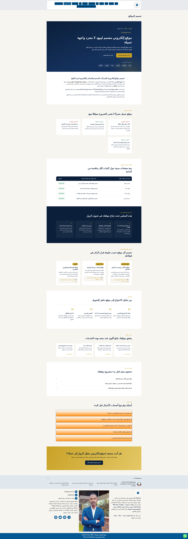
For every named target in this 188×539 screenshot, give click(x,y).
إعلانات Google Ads (80, 82)
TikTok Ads (75, 3)
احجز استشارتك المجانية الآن (94, 462)
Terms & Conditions (90, 6)
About (106, 3)
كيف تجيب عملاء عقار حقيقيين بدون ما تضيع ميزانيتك (83, 484)
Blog (97, 3)
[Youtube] (60, 517)
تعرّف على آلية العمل (107, 55)
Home (116, 3)
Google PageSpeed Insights (84, 94)
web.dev (97, 94)
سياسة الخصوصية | (100, 537)
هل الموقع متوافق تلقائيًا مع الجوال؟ (94, 432)
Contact (101, 3)
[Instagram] (69, 517)
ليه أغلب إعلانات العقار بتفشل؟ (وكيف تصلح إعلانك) (94, 388)
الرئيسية (130, 28)
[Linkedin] (56, 517)
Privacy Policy (59, 3)
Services (111, 3)
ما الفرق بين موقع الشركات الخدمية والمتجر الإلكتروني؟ (94, 426)
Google (121, 504)
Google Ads (91, 3)
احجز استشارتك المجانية (124, 55)
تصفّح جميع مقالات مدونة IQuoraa (94, 378)
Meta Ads (85, 3)
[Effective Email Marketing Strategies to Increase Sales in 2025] (139, 484)
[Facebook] (64, 517)
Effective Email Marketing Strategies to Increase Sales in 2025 (127, 483)
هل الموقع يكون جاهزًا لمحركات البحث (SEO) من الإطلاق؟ (94, 419)
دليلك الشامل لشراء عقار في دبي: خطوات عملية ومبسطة (94, 383)
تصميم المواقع (67, 3)
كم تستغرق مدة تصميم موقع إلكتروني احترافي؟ (94, 413)
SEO (80, 3)
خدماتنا (126, 28)
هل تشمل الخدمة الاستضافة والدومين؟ (94, 438)
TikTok (136, 507)
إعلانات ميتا (71, 82)
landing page (80, 6)
